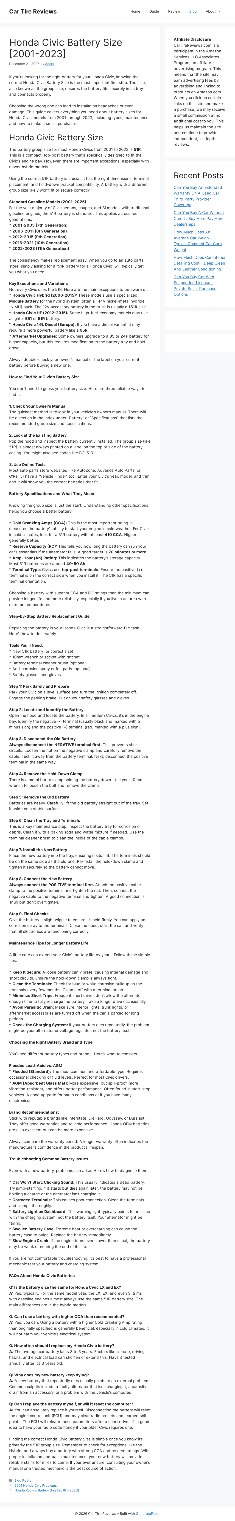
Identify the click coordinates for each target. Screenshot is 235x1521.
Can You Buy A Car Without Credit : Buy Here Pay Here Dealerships (199, 218)
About (210, 11)
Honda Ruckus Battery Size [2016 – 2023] (46, 1490)
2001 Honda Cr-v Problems (35, 1485)
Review (174, 11)
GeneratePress (148, 1513)
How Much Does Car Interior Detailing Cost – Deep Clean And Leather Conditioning (200, 263)
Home (135, 11)
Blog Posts (22, 1480)
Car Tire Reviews (33, 11)
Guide (154, 11)
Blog (193, 11)
